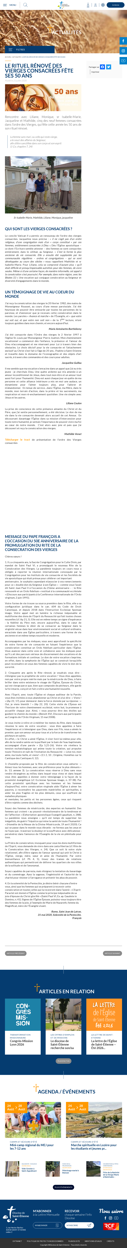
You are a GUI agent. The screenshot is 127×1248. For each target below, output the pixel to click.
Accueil (8, 57)
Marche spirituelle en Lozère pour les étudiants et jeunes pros (94, 1129)
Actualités (16, 57)
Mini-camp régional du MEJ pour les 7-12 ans (33, 1129)
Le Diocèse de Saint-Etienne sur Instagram (110, 1218)
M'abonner (41, 1225)
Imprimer (95, 72)
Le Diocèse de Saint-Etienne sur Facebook (105, 1218)
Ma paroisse (88, 5)
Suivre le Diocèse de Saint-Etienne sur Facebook (123, 41)
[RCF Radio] (111, 1226)
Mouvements (103, 5)
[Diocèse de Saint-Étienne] (63, 5)
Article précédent (16, 953)
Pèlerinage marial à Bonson (63, 1170)
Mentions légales (93, 1241)
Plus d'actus (64, 1061)
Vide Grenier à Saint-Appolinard (23, 1170)
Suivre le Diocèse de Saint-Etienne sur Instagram (123, 51)
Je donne (115, 5)
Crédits (110, 1241)
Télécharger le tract (17, 439)
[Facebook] (102, 66)
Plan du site (74, 1241)
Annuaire (95, 5)
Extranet (17, 1241)
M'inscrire (72, 1225)
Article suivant (112, 953)
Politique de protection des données (45, 1241)
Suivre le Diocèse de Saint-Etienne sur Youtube (123, 60)
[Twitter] (108, 66)
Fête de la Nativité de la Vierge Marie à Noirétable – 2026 (104, 1170)
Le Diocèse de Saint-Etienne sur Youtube (116, 1218)
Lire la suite (23, 1027)
